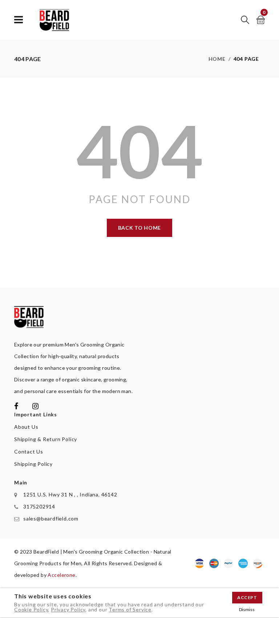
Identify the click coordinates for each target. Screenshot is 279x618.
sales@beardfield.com (50, 518)
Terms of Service (130, 609)
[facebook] (16, 407)
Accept (247, 597)
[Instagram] (35, 407)
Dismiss (247, 609)
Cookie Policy (31, 609)
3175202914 (39, 506)
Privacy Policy (68, 609)
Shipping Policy (33, 464)
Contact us (28, 451)
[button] (245, 20)
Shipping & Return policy (45, 439)
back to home (139, 228)
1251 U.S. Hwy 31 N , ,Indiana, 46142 (70, 494)
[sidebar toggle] (18, 20)
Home (217, 59)
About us (26, 427)
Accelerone (61, 575)
